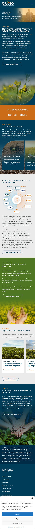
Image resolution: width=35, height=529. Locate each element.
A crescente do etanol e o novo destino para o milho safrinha (12, 365)
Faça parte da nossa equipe (12, 414)
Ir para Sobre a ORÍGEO (10, 64)
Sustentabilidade (7, 495)
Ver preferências (17, 523)
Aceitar (17, 514)
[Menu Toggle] (32, 4)
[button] (32, 498)
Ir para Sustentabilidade (11, 296)
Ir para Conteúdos (9, 379)
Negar (17, 519)
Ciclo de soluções (6, 488)
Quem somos (5, 479)
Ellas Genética (6, 491)
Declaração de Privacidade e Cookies (16, 527)
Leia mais (6, 370)
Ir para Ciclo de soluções (11, 252)
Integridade (5, 482)
